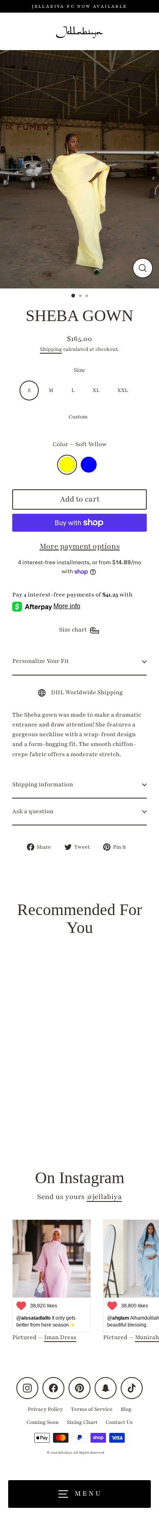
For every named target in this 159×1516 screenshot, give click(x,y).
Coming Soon (42, 1422)
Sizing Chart (82, 1422)
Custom (78, 416)
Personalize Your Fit (40, 661)
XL (96, 390)
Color (80, 444)
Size (79, 370)
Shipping (51, 349)
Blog (126, 1409)
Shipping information (42, 784)
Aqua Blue (89, 464)
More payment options (80, 546)
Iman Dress (60, 1337)
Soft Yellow (67, 464)
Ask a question (32, 811)
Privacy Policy (45, 1409)
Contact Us (119, 1422)
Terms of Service (92, 1409)
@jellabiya (104, 1196)
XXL (122, 390)
